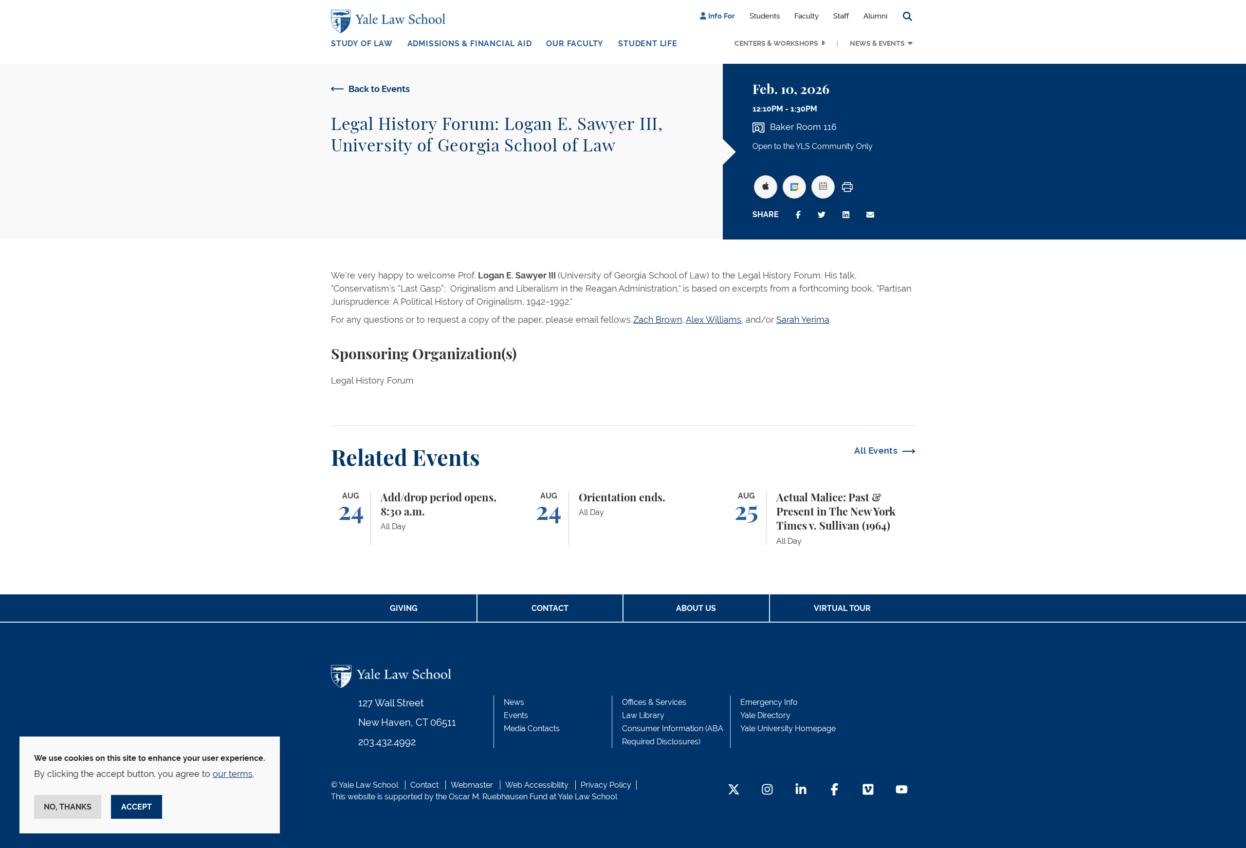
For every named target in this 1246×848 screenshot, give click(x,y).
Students (765, 16)
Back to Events (379, 89)
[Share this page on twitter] (821, 215)
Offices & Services (654, 702)
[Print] (847, 187)
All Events (876, 450)
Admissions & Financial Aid (469, 43)
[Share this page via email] (870, 215)
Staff (841, 16)
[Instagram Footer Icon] (767, 790)
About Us (696, 608)
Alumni (875, 16)
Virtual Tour (842, 608)
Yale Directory (765, 715)
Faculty (806, 16)
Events (516, 715)
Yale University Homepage (788, 728)
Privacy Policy (606, 785)
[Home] (390, 21)
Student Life (648, 43)
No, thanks (68, 806)
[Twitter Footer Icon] (734, 790)
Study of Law (362, 43)
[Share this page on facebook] (798, 215)
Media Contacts (532, 728)
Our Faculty (575, 43)
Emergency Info (769, 702)
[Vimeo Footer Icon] (868, 790)
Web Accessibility (536, 785)
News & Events (877, 43)
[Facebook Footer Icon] (834, 790)
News (514, 702)
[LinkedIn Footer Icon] (801, 790)
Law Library (643, 715)
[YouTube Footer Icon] (902, 790)
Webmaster (472, 785)
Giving (404, 608)
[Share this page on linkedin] (846, 215)
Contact (549, 608)
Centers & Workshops (776, 43)
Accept (136, 806)
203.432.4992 (387, 742)
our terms (233, 774)
